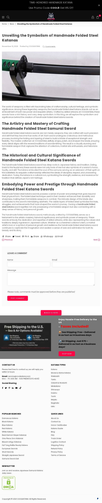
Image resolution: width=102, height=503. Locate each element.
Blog (53, 431)
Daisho (54, 393)
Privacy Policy (57, 452)
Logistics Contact (58, 442)
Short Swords (8, 452)
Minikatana (55, 386)
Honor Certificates (59, 425)
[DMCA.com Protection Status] (8, 489)
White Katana (7, 431)
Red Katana (7, 428)
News (12, 24)
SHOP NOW (66, 353)
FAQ (52, 435)
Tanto (53, 379)
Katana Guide (57, 428)
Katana (54, 369)
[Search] (8, 17)
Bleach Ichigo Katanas (11, 442)
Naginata (55, 403)
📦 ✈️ (77, 340)
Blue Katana (7, 425)
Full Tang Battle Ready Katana (15, 445)
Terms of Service (58, 455)
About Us (55, 418)
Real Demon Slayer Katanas (14, 435)
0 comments (50, 46)
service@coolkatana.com (19, 376)
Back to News (51, 312)
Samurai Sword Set (10, 458)
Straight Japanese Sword (13, 455)
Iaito (53, 406)
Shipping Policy (57, 445)
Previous (8, 240)
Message (11, 270)
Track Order (56, 438)
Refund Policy (57, 448)
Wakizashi (55, 376)
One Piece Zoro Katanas (12, 438)
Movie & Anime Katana (61, 373)
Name (10, 260)
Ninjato (54, 399)
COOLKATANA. (23, 499)
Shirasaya (55, 389)
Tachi (53, 396)
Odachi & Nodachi (59, 383)
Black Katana (7, 421)
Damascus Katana (10, 418)
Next (96, 240)
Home (4, 24)
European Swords (10, 448)
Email (54, 260)
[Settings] (92, 17)
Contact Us (56, 421)
